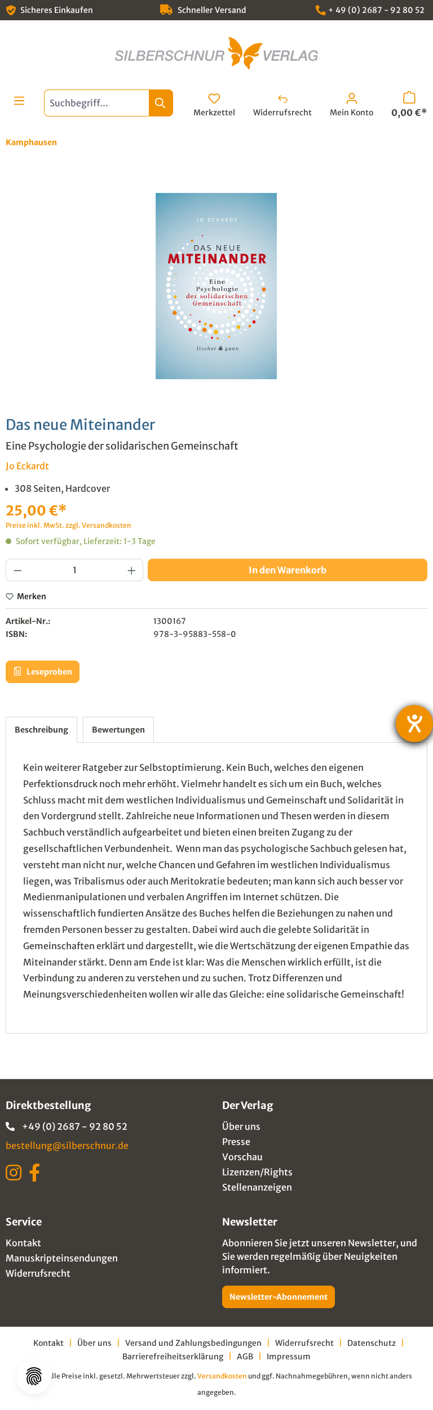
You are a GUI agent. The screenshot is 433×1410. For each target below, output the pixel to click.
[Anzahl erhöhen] (132, 570)
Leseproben (48, 672)
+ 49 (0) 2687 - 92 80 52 (376, 10)
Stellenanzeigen (257, 1187)
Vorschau (242, 1156)
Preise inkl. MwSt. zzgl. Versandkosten (68, 525)
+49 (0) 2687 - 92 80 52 (74, 1126)
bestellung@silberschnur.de (67, 1145)
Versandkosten (222, 1376)
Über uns (241, 1126)
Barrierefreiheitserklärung (172, 1356)
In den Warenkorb (287, 570)
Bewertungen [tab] (118, 730)
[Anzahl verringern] (17, 570)
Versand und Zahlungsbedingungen (193, 1343)
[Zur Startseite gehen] (216, 53)
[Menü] (19, 100)
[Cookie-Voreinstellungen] (34, 1376)
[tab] (41, 730)
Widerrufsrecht (38, 1273)
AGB (245, 1356)
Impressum (289, 1356)
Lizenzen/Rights (257, 1172)
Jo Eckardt (27, 466)
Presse (236, 1141)
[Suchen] (161, 102)
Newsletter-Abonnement (278, 1297)
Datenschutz (371, 1343)
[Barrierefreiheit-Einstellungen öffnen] (414, 723)
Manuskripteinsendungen (62, 1258)
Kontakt (23, 1243)
